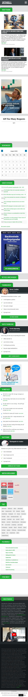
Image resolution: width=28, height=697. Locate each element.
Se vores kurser (14, 317)
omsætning (14, 524)
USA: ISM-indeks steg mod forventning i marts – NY (15, 194)
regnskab (10, 527)
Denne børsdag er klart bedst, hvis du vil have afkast (14, 399)
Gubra (8, 516)
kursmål (17, 519)
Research (20, 527)
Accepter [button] (20, 695)
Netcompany (23, 522)
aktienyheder (20, 508)
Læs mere (3, 43)
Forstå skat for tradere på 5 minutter (11, 413)
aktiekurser (10, 508)
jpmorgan (4, 519)
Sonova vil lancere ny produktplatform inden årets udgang (14, 214)
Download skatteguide (14, 466)
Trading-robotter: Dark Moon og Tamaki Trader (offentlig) (12, 32)
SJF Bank (3, 530)
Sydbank (8, 530)
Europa (18, 513)
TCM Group (14, 530)
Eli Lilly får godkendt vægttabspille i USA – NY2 (14, 187)
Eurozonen (23, 513)
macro (22, 519)
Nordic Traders (6, 623)
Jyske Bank (9, 519)
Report (15, 527)
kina (14, 519)
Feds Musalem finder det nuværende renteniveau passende (14, 190)
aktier (3, 511)
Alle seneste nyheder (5, 226)
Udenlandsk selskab (21, 530)
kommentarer (12, 44)
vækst (18, 532)
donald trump (4, 513)
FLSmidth (3, 516)
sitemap (17, 687)
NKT (2, 524)
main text (8, 522)
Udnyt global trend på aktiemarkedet (10, 421)
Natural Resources (15, 522)
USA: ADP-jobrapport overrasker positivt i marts (14, 206)
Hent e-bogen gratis (14, 356)
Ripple (20, 685)
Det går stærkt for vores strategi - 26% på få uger (13, 403)
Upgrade (3, 532)
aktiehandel (4, 508)
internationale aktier (14, 516)
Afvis (25, 695)
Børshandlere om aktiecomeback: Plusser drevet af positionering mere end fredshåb (15, 218)
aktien (15, 508)
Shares (24, 527)
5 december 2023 (4, 44)
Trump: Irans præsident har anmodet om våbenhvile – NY (15, 198)
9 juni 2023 (3, 71)
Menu (25, 2)
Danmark (18, 511)
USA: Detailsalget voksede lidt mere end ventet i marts (14, 202)
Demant (22, 511)
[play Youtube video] (14, 634)
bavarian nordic (8, 511)
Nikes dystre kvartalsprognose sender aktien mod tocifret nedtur (14, 209)
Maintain (3, 522)
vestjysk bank (12, 532)
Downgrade (11, 513)
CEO (14, 511)
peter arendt (20, 524)
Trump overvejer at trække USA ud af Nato (13, 222)
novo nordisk (7, 524)
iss (20, 516)
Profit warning (4, 527)
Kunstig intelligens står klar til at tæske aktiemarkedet (11, 59)
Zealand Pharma (5, 535)
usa (7, 532)
